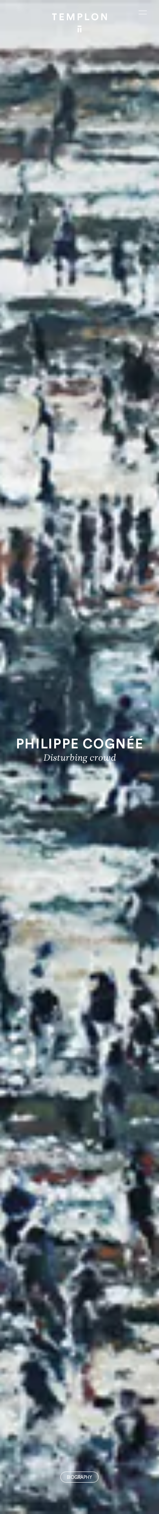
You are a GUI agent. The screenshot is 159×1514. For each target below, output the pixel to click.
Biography (79, 1477)
